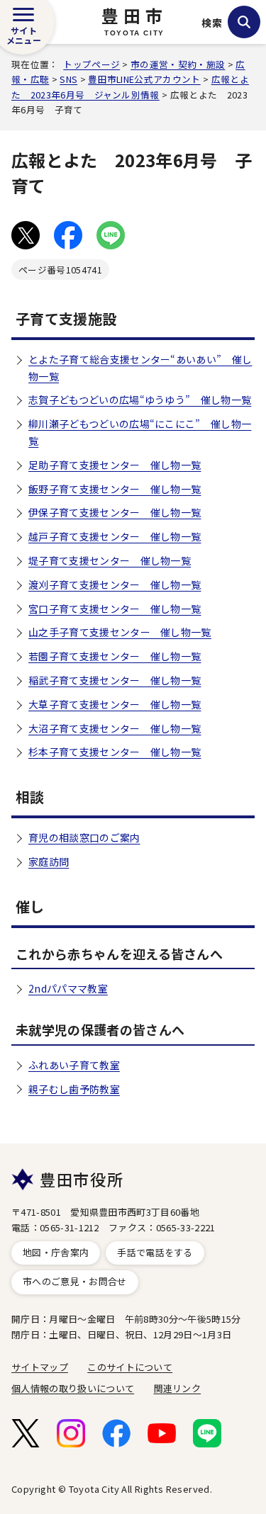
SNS (68, 79)
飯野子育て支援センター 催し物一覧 (114, 489)
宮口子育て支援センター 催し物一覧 (114, 608)
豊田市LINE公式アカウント (144, 79)
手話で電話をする (155, 1252)
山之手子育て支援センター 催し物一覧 (119, 632)
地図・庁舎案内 (56, 1252)
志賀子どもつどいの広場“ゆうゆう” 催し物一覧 (139, 399)
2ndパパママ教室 (68, 988)
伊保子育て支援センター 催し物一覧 (114, 512)
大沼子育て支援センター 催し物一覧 (114, 728)
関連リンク (177, 1388)
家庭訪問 (48, 861)
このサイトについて (129, 1367)
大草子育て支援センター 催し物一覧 (114, 704)
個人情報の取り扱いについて (72, 1388)
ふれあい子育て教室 (74, 1065)
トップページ (91, 64)
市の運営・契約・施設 (178, 64)
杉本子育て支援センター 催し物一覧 (114, 752)
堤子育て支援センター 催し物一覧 (109, 560)
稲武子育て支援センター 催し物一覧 (114, 680)
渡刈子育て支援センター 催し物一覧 (114, 584)
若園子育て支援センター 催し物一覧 (114, 656)
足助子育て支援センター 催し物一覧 (114, 465)
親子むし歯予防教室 (74, 1089)
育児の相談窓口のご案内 (84, 837)
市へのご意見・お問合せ (75, 1281)
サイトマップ (39, 1367)
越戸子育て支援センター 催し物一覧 (114, 536)
